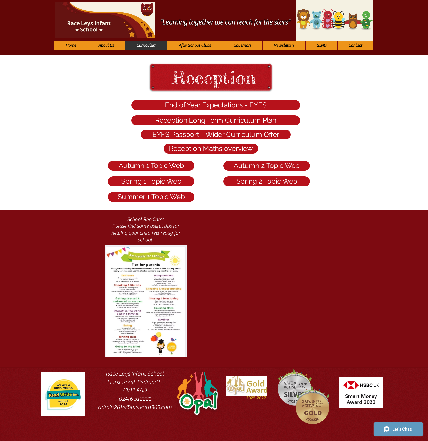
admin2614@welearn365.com (135, 407)
